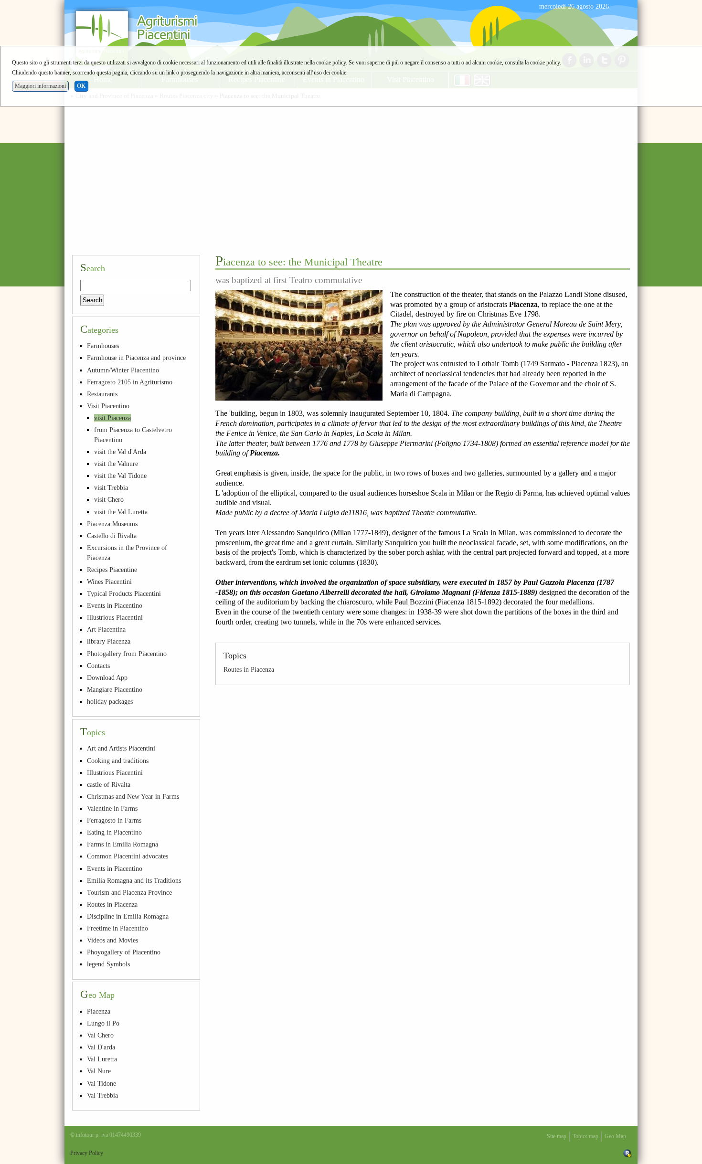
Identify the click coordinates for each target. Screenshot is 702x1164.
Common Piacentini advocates (127, 856)
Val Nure (99, 1071)
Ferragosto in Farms (114, 820)
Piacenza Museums (112, 524)
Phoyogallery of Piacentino (123, 952)
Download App (107, 677)
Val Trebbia (102, 1095)
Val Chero (100, 1035)
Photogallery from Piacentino (127, 653)
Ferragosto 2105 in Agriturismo (129, 382)
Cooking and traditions (118, 760)
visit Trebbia (111, 487)
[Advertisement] (351, 176)
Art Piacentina (106, 629)
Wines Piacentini (109, 581)
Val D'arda (101, 1047)
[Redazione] (627, 1153)
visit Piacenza (112, 418)
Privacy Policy (86, 1153)
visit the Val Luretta (121, 512)
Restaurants (102, 394)
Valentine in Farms (112, 808)
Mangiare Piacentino (114, 689)
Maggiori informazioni (40, 86)
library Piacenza (108, 641)
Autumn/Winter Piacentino (123, 370)
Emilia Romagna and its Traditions (134, 880)
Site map (556, 1136)
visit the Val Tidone (120, 475)
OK (81, 86)
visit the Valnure (116, 463)
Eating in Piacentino (114, 832)
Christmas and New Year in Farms (133, 796)
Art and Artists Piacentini (121, 748)
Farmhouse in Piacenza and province (136, 357)
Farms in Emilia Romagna (122, 844)
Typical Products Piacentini (124, 593)
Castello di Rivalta (112, 536)
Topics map (585, 1136)
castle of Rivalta (108, 784)
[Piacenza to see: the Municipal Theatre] (299, 345)
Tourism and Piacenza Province (129, 892)
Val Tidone (101, 1083)
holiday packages (110, 701)
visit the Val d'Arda (120, 451)
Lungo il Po (103, 1023)
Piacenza (98, 1011)
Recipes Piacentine (112, 569)
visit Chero (109, 499)
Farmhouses (103, 345)
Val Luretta (102, 1059)
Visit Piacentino (108, 406)
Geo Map (615, 1136)
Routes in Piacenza (248, 669)
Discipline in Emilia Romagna (128, 916)
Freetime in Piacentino (117, 928)
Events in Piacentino (114, 605)
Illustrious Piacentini (115, 617)
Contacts (98, 665)
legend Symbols (108, 964)
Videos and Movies (112, 940)
